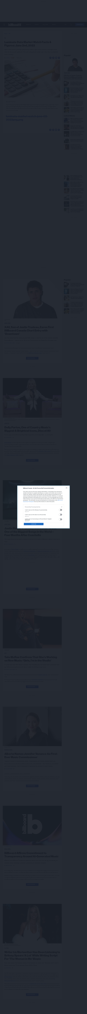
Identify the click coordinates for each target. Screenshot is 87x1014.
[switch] (60, 510)
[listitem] (43, 507)
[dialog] (43, 507)
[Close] (67, 488)
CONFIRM (33, 524)
